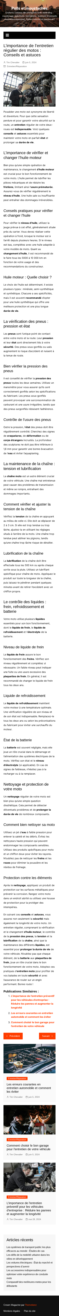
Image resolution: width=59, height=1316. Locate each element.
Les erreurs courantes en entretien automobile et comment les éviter (29, 1088)
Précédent (15, 1036)
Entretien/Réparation (17, 66)
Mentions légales (11, 1311)
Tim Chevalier (13, 62)
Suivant (45, 1036)
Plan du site (29, 1311)
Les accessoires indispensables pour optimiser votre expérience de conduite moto (27, 1274)
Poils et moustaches (29, 8)
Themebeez (31, 1305)
